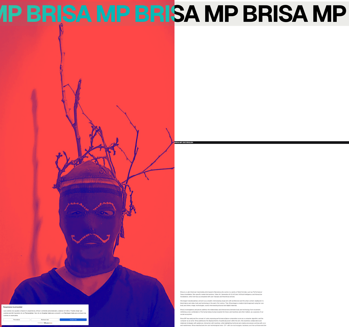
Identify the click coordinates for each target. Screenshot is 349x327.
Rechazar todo (45, 319)
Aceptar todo (73, 319)
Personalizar (16, 319)
